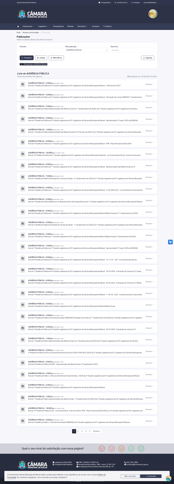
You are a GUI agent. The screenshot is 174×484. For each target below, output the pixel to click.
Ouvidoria (95, 26)
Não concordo (130, 476)
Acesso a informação (31, 32)
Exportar (149, 58)
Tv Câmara (107, 26)
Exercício (114, 47)
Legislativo (42, 26)
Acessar (149, 84)
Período (23, 47)
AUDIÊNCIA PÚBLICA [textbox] (74, 50)
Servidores (82, 26)
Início (18, 32)
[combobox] (87, 50)
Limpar (42, 58)
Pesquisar (28, 58)
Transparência (58, 26)
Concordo (151, 476)
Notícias (71, 26)
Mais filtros (57, 58)
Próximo (96, 431)
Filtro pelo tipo (70, 47)
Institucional (27, 26)
